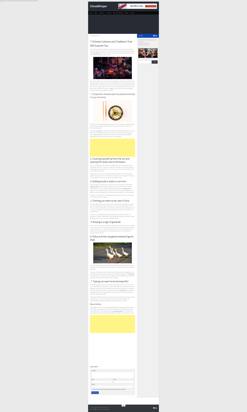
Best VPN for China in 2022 (144, 43)
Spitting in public (94, 186)
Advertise (109, 13)
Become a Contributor (118, 13)
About (126, 13)
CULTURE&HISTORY (94, 35)
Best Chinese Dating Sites (143, 44)
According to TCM (127, 188)
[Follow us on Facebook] (154, 36)
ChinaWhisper (98, 6)
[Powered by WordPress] (95, 409)
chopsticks (99, 131)
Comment (93, 370)
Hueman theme (106, 409)
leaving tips (123, 290)
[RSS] (156, 36)
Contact (132, 13)
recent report (131, 274)
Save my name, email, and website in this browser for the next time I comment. (109, 389)
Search (154, 62)
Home (91, 13)
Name (92, 379)
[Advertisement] (123, 24)
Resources (101, 13)
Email (114, 379)
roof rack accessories (118, 311)
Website (93, 384)
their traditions (96, 53)
